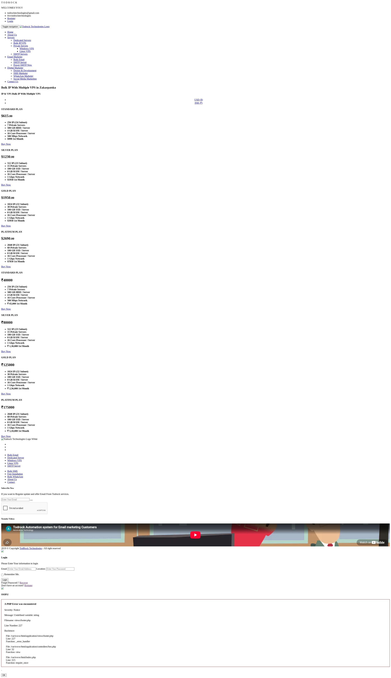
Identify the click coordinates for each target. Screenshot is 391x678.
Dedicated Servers (22, 40)
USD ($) (198, 99)
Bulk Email (18, 59)
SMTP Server (20, 62)
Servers (11, 37)
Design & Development (24, 70)
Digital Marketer (15, 67)
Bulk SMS (12, 471)
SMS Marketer (20, 73)
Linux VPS (25, 51)
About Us (12, 34)
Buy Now (6, 144)
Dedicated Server (15, 457)
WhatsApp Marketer (23, 76)
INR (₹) (199, 103)
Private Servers (20, 45)
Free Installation (15, 474)
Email (4, 568)
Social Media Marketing (25, 78)
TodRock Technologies (31, 548)
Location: (41, 568)
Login (10, 21)
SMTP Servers (20, 54)
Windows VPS (27, 48)
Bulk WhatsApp (15, 476)
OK (3, 675)
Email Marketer (14, 56)
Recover (24, 582)
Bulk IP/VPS (19, 43)
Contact (11, 482)
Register (11, 18)
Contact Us (12, 81)
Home (10, 32)
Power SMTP (22, 65)
